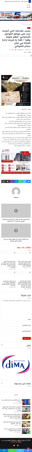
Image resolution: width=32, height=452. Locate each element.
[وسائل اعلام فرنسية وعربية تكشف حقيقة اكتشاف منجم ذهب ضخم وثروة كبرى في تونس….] (26, 416)
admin (26, 50)
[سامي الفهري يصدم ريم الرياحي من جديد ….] (26, 402)
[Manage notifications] (28, 448)
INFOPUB (14, 442)
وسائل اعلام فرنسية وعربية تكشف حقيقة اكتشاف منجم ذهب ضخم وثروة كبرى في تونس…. (12, 416)
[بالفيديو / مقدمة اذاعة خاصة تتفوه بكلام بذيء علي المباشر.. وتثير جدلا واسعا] (26, 409)
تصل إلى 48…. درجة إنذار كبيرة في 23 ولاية (16, 1)
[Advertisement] (16, 26)
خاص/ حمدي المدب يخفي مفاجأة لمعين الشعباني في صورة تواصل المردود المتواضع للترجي (24, 263)
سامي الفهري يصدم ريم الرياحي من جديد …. (11, 401)
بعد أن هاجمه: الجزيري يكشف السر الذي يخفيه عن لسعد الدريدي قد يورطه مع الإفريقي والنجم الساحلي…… (8, 264)
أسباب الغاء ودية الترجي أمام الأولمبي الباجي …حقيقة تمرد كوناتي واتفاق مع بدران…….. (8, 283)
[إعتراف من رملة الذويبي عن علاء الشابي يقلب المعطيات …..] (26, 431)
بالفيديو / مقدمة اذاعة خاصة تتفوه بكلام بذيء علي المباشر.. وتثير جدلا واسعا (11, 408)
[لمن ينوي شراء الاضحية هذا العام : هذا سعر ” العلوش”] (26, 424)
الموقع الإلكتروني (26, 331)
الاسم (29, 319)
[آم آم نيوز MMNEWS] (28, 6)
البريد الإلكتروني (26, 325)
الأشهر (16, 395)
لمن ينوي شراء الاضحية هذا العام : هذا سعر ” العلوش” (12, 423)
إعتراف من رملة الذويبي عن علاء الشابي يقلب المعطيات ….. (12, 430)
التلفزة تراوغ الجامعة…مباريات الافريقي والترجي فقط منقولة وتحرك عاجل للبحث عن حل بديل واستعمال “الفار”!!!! (24, 284)
